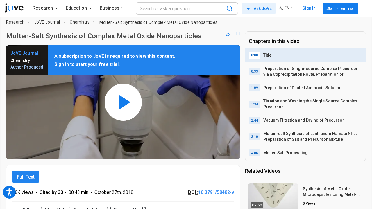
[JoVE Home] (14, 8)
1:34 (254, 104)
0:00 (254, 55)
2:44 (254, 120)
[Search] (229, 8)
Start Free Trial (340, 8)
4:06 (254, 153)
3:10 (254, 137)
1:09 (254, 88)
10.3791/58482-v (216, 192)
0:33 (254, 71)
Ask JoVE (263, 8)
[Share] (227, 33)
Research (15, 22)
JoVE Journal (47, 22)
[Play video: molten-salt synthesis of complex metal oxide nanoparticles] (123, 102)
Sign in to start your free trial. (87, 64)
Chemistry (80, 22)
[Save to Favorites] (238, 33)
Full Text (26, 177)
